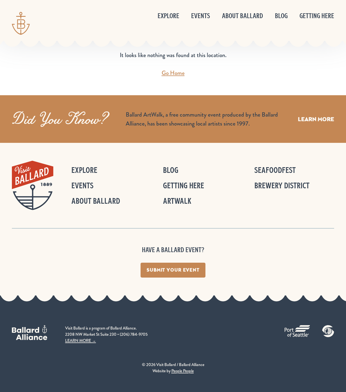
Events (200, 16)
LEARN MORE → (80, 341)
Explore (168, 16)
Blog (281, 16)
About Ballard (242, 16)
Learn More (316, 119)
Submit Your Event (173, 270)
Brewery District (282, 185)
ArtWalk (177, 201)
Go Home (173, 73)
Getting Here (317, 16)
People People (182, 371)
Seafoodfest (275, 170)
